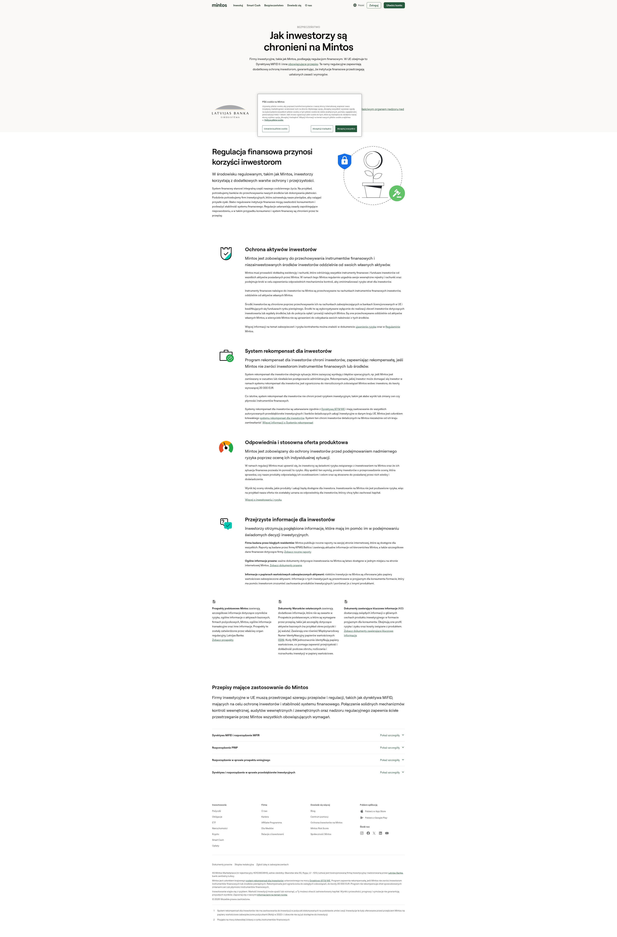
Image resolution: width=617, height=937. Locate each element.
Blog (313, 811)
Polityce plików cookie (273, 120)
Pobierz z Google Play (376, 817)
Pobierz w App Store (375, 811)
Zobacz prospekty (222, 639)
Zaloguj (373, 5)
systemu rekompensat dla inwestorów (282, 418)
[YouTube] (388, 833)
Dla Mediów (267, 828)
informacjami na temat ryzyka (272, 894)
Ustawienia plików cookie (275, 128)
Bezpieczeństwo (273, 5)
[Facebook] (369, 833)
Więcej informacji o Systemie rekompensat (287, 422)
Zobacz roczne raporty (297, 551)
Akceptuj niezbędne (322, 128)
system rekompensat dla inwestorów (265, 880)
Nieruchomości (220, 828)
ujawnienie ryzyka (366, 326)
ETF (214, 822)
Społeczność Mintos (321, 834)
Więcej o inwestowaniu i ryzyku (263, 499)
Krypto (215, 834)
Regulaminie (392, 326)
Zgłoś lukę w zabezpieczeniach (272, 864)
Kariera (265, 816)
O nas (264, 811)
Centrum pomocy (319, 816)
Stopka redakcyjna (244, 864)
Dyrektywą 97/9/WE (333, 409)
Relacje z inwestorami (272, 834)
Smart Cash (253, 5)
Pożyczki (216, 811)
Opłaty (215, 845)
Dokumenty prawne (222, 864)
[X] (376, 833)
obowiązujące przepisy (303, 64)
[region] (309, 115)
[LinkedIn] (382, 833)
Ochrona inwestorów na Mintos (326, 822)
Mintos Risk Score (320, 828)
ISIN (281, 639)
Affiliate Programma (271, 822)
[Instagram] (363, 833)
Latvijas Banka (395, 872)
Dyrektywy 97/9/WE (320, 880)
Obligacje (217, 816)
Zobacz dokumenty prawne (286, 565)
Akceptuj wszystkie (346, 128)
